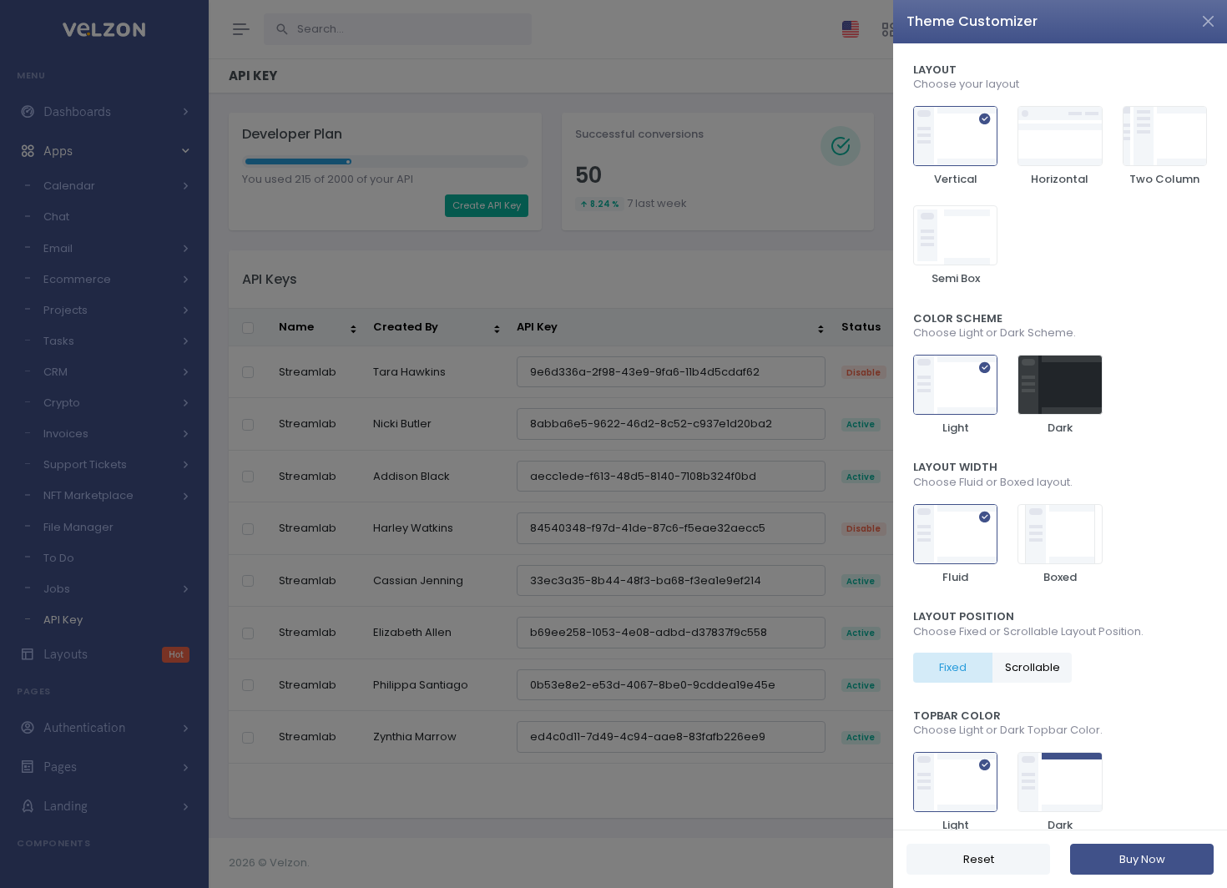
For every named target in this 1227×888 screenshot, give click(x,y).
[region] (1060, 436)
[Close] (1208, 21)
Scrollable (1032, 667)
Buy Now (1142, 859)
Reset (978, 859)
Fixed (953, 667)
